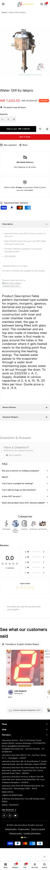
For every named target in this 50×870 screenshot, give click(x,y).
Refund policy (11, 829)
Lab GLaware (33, 529)
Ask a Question (14, 455)
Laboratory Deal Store (11, 768)
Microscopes (6, 529)
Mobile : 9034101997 (10, 805)
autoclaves (24, 529)
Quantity (4, 114)
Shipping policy (15, 833)
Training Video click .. (11, 286)
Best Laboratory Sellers (15, 530)
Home (4, 12)
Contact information (32, 833)
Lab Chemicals (42, 529)
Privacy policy (24, 829)
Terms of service (38, 829)
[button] (40, 129)
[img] (9, 564)
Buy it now (25, 137)
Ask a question (10, 145)
